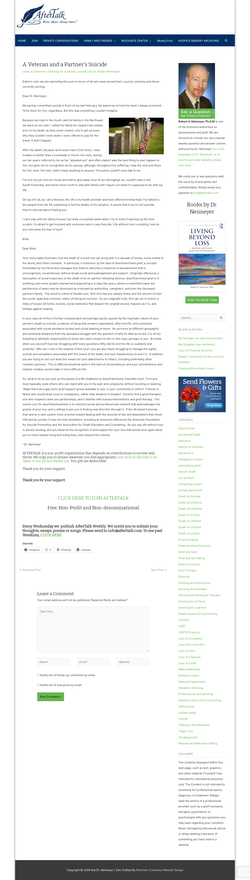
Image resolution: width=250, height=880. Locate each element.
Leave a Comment (34, 71)
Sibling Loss (186, 706)
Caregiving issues (190, 484)
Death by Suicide (189, 496)
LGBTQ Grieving (188, 632)
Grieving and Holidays (192, 589)
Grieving (183, 576)
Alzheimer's (186, 453)
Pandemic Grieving (190, 688)
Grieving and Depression (194, 583)
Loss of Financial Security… (196, 350)
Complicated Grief (190, 490)
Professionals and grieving (195, 694)
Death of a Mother (190, 521)
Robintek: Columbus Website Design (159, 870)
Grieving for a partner (62, 71)
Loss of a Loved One (191, 644)
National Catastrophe (192, 681)
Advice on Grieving (190, 447)
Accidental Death (189, 434)
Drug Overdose (188, 539)
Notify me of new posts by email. (61, 685)
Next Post (159, 570)
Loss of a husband (190, 638)
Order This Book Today (202, 300)
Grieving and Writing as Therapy (199, 595)
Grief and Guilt (187, 552)
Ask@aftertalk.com (206, 193)
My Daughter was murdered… (197, 344)
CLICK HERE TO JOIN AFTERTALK (93, 498)
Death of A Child (188, 515)
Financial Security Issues (194, 545)
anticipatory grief (189, 465)
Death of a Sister (189, 533)
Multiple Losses (188, 675)
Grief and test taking (191, 558)
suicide (82, 71)
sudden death (187, 712)
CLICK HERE (51, 535)
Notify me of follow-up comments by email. (68, 675)
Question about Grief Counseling (199, 700)
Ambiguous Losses (190, 459)
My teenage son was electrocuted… (201, 338)
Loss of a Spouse (189, 657)
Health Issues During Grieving (197, 614)
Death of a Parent (189, 527)
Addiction (184, 441)
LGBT (182, 626)
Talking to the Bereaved (193, 725)
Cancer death (187, 471)
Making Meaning (189, 669)
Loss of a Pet (186, 650)
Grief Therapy (187, 570)
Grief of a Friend (188, 564)
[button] (226, 41)
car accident (186, 478)
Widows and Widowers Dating (197, 743)
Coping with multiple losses (196, 368)
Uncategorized (187, 737)
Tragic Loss (185, 731)
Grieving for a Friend (191, 601)
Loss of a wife (187, 663)
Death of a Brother (190, 508)
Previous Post (30, 570)
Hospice (183, 620)
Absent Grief (186, 428)
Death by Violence (190, 502)
